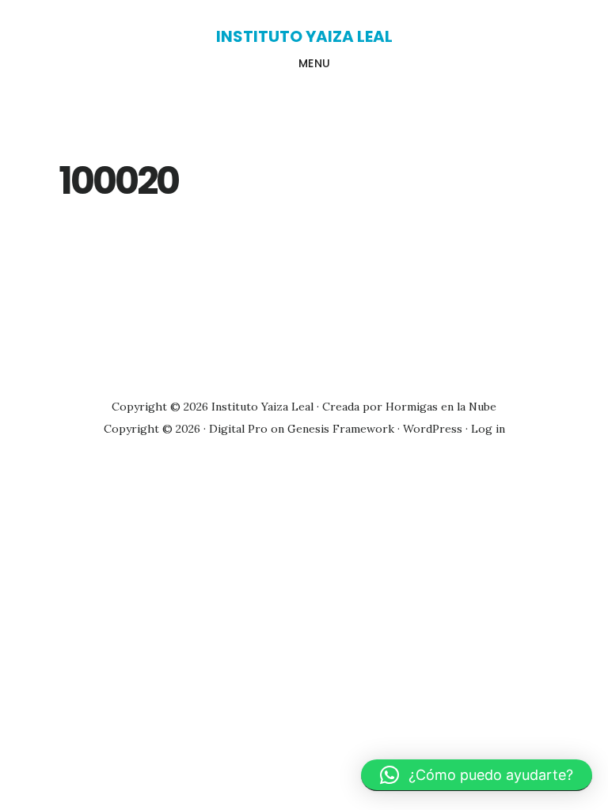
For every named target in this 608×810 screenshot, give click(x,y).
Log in (488, 429)
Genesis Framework (340, 429)
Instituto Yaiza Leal (304, 36)
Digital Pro (238, 429)
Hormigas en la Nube (441, 406)
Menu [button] (314, 63)
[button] (476, 775)
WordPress (432, 429)
